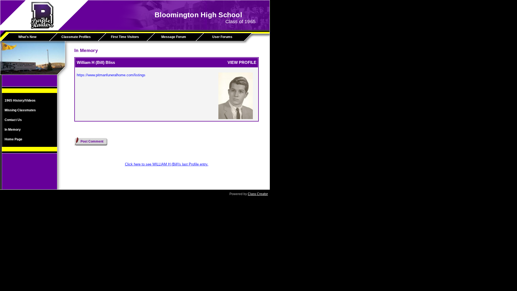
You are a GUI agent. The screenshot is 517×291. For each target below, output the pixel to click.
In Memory (13, 129)
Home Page (13, 139)
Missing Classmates (20, 110)
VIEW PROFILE (242, 62)
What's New (27, 37)
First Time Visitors (125, 37)
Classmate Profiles (76, 37)
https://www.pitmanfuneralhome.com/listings (111, 75)
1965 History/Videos (20, 100)
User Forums (222, 37)
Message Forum (173, 37)
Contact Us (13, 120)
